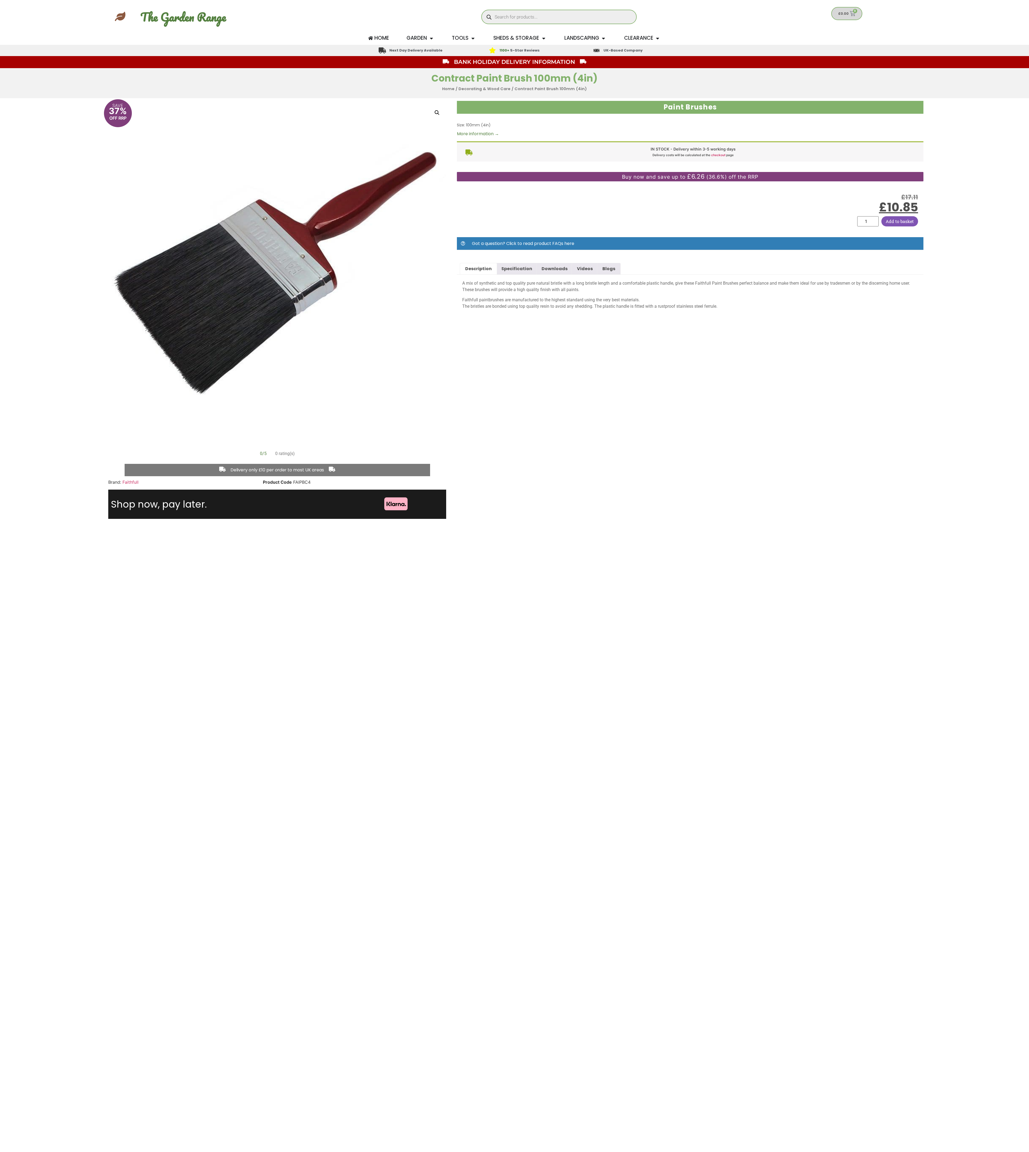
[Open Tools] (473, 38)
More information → (478, 134)
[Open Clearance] (658, 38)
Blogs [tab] (608, 269)
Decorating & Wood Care (484, 88)
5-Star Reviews (519, 50)
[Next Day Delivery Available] (382, 50)
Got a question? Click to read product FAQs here (523, 243)
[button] (437, 113)
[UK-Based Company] (596, 50)
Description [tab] (478, 269)
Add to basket (900, 221)
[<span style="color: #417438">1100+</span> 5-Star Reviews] (492, 50)
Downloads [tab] (555, 269)
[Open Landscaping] (604, 38)
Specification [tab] (516, 269)
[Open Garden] (431, 38)
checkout (718, 155)
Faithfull (130, 482)
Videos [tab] (585, 269)
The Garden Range (183, 17)
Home (448, 88)
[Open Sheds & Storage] (543, 38)
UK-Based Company (623, 50)
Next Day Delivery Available (415, 50)
